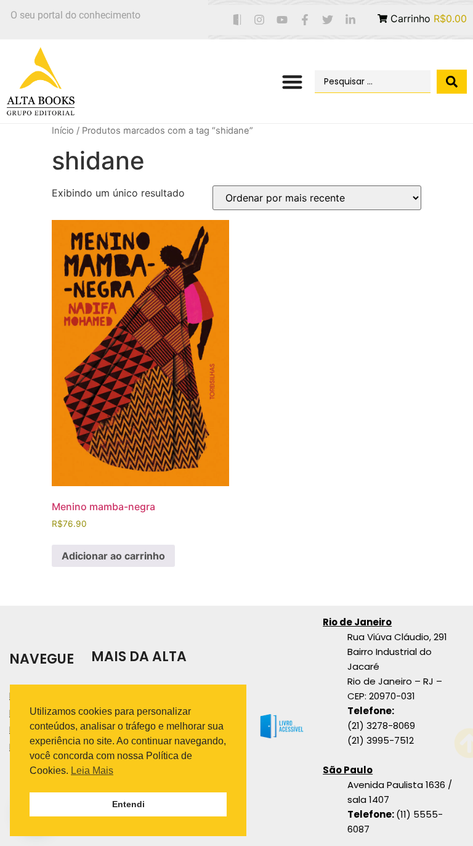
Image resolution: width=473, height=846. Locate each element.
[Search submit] (452, 82)
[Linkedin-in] (350, 20)
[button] (292, 81)
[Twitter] (327, 20)
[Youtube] (282, 20)
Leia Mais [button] (92, 770)
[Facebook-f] (305, 20)
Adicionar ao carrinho (113, 556)
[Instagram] (260, 20)
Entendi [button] (128, 804)
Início (63, 130)
